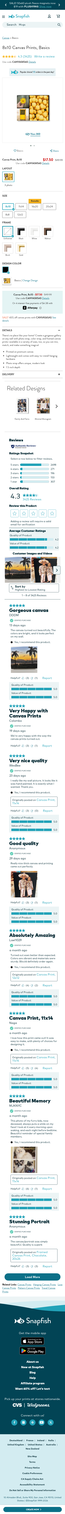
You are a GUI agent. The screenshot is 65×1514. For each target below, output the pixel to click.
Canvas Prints (24, 1284)
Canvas (5, 38)
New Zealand (32, 1448)
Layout (7, 168)
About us (32, 1362)
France (30, 1440)
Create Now (32, 1509)
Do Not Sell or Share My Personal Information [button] (32, 1490)
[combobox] (32, 25)
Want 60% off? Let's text (32, 1388)
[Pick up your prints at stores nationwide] (17, 1404)
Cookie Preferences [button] (32, 1473)
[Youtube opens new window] (43, 1421)
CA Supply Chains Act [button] (32, 1479)
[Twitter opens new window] (52, 1421)
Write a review (44, 56)
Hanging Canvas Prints (44, 1284)
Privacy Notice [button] (32, 1467)
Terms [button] (32, 1462)
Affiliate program (32, 1383)
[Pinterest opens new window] (34, 1421)
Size (4, 195)
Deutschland (16, 1440)
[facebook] (15, 1421)
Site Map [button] (32, 1456)
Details (32, 62)
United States (35, 1444)
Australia (51, 1444)
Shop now (49, 6)
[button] (4, 16)
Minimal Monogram (43, 419)
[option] (8, 179)
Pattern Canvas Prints (29, 1288)
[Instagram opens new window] (24, 1421)
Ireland (41, 1440)
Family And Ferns (22, 419)
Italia (51, 1440)
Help (32, 1378)
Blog (32, 1372)
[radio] (5, 270)
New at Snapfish (32, 1367)
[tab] (34, 145)
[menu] (54, 151)
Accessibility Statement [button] (32, 1484)
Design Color (11, 263)
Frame (6, 222)
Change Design (30, 280)
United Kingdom (15, 1444)
